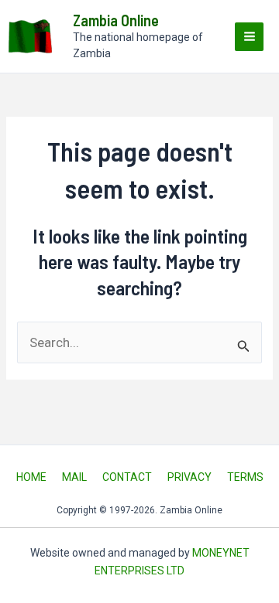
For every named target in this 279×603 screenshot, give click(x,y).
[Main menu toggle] (249, 36)
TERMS (245, 477)
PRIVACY (189, 477)
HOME (31, 477)
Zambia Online (116, 20)
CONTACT (127, 477)
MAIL (74, 477)
